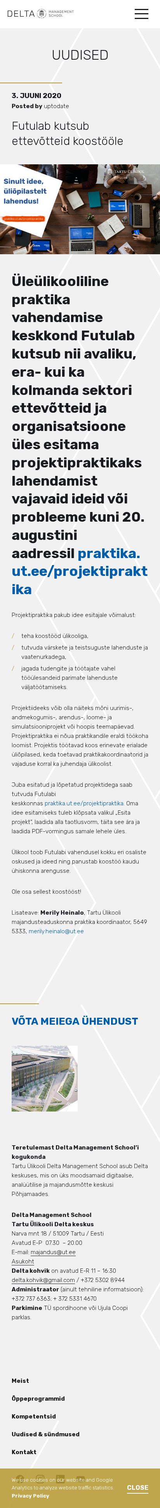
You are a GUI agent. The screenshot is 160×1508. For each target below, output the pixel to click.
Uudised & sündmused (46, 1434)
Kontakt (24, 1452)
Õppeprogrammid (38, 1398)
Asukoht (23, 1261)
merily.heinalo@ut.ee (56, 931)
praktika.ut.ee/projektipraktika (80, 571)
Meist (20, 1380)
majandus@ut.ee (53, 1252)
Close (137, 1487)
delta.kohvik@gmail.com (43, 1280)
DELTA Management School (41, 13)
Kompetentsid (34, 1416)
